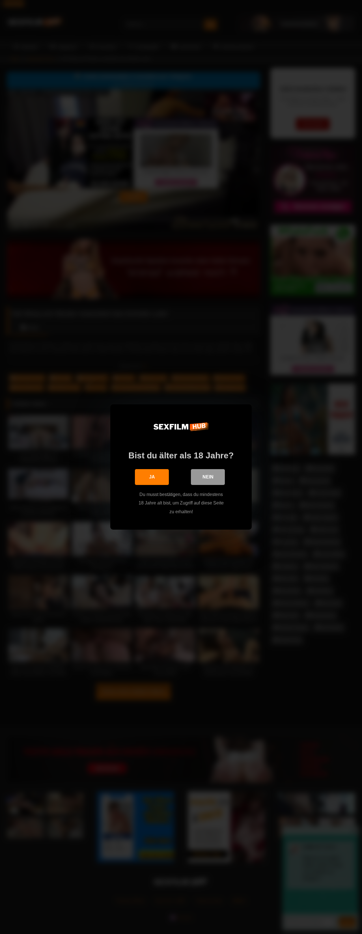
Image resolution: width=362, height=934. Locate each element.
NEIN (208, 476)
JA (152, 476)
